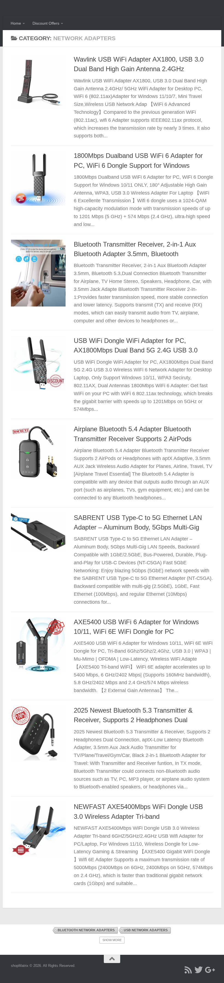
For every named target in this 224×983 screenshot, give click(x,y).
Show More (112, 940)
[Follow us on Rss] (188, 970)
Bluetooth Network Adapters (86, 930)
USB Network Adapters (146, 930)
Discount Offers (46, 23)
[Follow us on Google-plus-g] (209, 970)
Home (16, 23)
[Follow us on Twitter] (198, 970)
